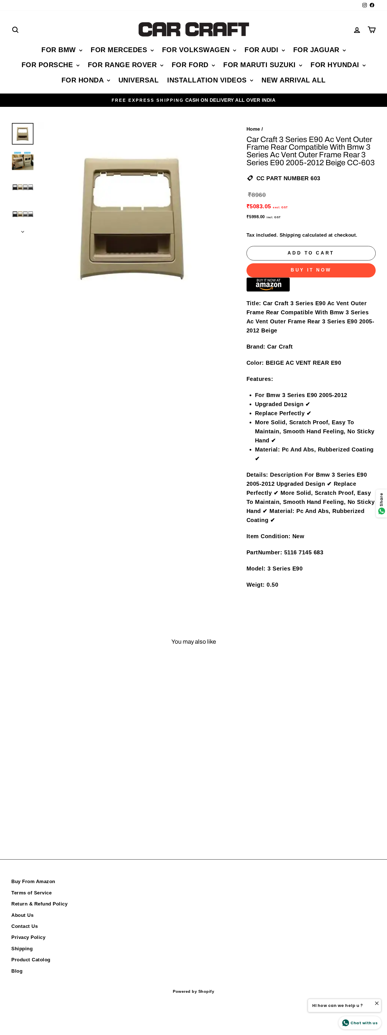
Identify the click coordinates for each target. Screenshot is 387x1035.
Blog (16, 971)
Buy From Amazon (33, 881)
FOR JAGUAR (317, 50)
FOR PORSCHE (48, 65)
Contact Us (24, 926)
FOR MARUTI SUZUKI (260, 65)
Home (253, 129)
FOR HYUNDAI (336, 65)
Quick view (54, 737)
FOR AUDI (262, 50)
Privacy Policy (28, 937)
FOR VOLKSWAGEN (197, 50)
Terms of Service (31, 893)
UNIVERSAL (138, 80)
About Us (22, 915)
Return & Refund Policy (39, 904)
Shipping (290, 235)
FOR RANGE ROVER (123, 65)
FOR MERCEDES (120, 50)
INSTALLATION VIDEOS (208, 80)
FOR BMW (59, 50)
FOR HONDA (83, 80)
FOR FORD (191, 65)
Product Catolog (30, 959)
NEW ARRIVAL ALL (293, 80)
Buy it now (311, 270)
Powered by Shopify (193, 991)
